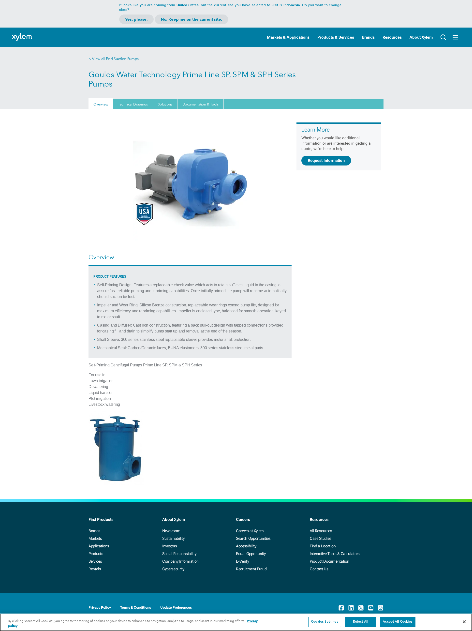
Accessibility (246, 546)
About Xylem (421, 37)
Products (95, 553)
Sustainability (173, 538)
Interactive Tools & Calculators (335, 553)
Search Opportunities (253, 538)
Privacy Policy (99, 607)
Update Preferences (176, 607)
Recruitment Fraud (251, 569)
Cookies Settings (324, 621)
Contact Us (319, 569)
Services (95, 561)
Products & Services (335, 37)
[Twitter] (361, 608)
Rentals (94, 569)
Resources (392, 37)
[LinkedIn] (351, 608)
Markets (95, 538)
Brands (368, 37)
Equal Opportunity (251, 553)
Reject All (360, 621)
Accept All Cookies (398, 621)
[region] (236, 622)
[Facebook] (341, 608)
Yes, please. (136, 19)
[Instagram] (381, 608)
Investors (169, 546)
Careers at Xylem (250, 530)
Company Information (180, 561)
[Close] (464, 621)
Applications (98, 546)
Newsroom (171, 530)
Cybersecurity (173, 569)
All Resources (321, 530)
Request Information (326, 160)
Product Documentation (329, 561)
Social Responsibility (179, 553)
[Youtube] (371, 608)
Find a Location (323, 546)
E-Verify (242, 561)
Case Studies (320, 538)
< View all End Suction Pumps (113, 58)
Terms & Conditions (135, 607)
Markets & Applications (288, 37)
